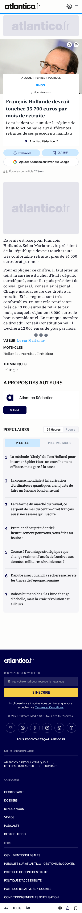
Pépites (40, 77)
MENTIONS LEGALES (26, 855)
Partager (24, 152)
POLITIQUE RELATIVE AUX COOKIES (27, 889)
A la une (26, 77)
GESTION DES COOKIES (59, 863)
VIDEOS (9, 817)
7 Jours (70, 429)
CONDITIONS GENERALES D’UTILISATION (31, 897)
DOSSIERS (10, 800)
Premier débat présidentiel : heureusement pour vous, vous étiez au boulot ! (42, 533)
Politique (54, 77)
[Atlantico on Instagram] (59, 728)
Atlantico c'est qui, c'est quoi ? (26, 762)
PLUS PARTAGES (59, 443)
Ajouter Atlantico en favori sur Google (44, 162)
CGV (7, 855)
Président (45, 353)
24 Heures (54, 429)
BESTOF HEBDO (15, 834)
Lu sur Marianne (31, 340)
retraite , (29, 353)
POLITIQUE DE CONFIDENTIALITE (26, 872)
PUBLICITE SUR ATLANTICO (22, 863)
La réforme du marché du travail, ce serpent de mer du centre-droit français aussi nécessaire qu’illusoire (42, 509)
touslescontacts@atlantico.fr (41, 739)
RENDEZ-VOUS (14, 809)
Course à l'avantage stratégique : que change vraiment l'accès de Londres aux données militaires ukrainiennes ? (42, 557)
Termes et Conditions (49, 707)
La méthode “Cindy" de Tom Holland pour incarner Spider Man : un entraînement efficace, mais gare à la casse (42, 462)
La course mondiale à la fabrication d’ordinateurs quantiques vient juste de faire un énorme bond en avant (42, 485)
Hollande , (12, 353)
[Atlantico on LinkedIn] (47, 728)
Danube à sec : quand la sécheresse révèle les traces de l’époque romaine (44, 577)
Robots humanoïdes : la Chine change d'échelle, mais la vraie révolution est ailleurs (40, 599)
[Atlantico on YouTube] (71, 728)
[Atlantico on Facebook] (35, 728)
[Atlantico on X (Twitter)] (23, 728)
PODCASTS (11, 825)
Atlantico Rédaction (42, 141)
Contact (51, 766)
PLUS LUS (22, 443)
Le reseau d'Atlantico (19, 766)
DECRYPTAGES (14, 792)
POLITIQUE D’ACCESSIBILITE (23, 880)
